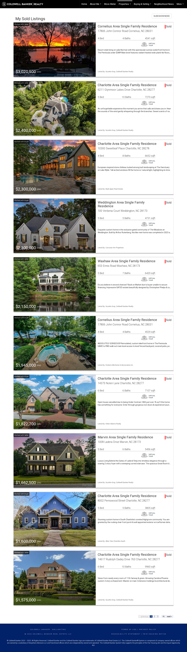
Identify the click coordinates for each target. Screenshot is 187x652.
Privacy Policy (147, 629)
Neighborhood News (164, 4)
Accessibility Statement (125, 634)
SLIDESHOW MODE (162, 16)
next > (169, 616)
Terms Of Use (129, 629)
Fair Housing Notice (154, 634)
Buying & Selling (143, 5)
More (180, 5)
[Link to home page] (24, 4)
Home (84, 4)
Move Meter (110, 4)
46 (163, 616)
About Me (96, 5)
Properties (125, 5)
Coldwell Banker (40, 629)
